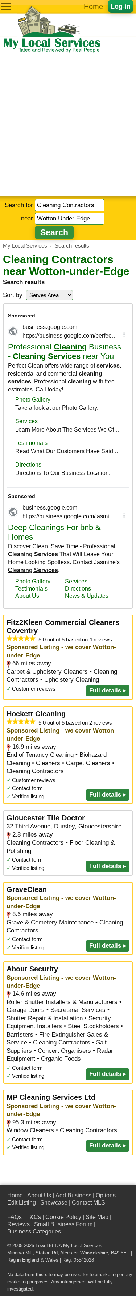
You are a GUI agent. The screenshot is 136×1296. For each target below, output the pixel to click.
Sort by (12, 295)
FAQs (14, 1217)
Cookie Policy (63, 1217)
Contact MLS (88, 1203)
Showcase (53, 1203)
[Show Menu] (6, 6)
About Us (39, 1195)
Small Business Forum (63, 1224)
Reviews (18, 1224)
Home (93, 6)
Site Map (97, 1217)
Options (106, 1195)
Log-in (121, 6)
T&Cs (33, 1217)
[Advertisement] (68, 125)
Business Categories (34, 1231)
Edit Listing (21, 1203)
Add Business (73, 1195)
